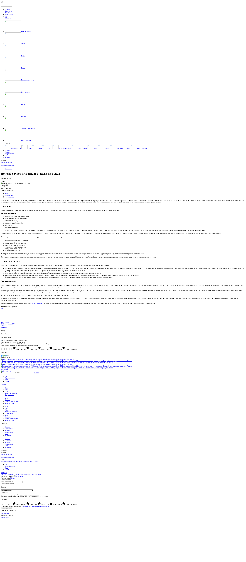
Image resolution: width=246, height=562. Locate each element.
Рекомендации (9, 197)
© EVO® (4, 473)
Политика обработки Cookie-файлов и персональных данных (21, 474)
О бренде (8, 18)
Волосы (7, 400)
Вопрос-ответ (9, 14)
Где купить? (8, 11)
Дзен (6, 468)
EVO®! (36, 373)
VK (6, 464)
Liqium (12, 478)
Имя (2, 481)
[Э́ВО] (9, 371)
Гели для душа (9, 403)
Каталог (7, 9)
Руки (6, 389)
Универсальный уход (11, 401)
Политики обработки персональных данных (35, 506)
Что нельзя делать (10, 195)
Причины (8, 193)
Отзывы (7, 13)
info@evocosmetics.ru (7, 165)
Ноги (6, 398)
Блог (6, 16)
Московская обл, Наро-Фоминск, (19, 461)
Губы (6, 391)
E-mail (3, 483)
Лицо (6, 388)
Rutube (7, 469)
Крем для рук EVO (36, 303)
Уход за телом (9, 395)
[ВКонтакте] (1, 356)
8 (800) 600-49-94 (6, 162)
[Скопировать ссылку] (8, 356)
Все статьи (8, 169)
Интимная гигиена (11, 393)
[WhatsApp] (4, 356)
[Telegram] (6, 356)
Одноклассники (10, 466)
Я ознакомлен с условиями (26, 506)
